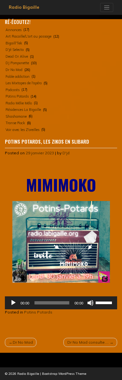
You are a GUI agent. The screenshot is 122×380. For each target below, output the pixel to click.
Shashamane (16, 116)
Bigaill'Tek (14, 43)
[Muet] (90, 303)
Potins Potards (17, 96)
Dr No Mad (14, 69)
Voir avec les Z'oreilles (22, 129)
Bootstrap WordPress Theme (64, 374)
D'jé (66, 152)
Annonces (13, 30)
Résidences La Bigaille (23, 109)
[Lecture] (13, 303)
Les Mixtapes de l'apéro (24, 83)
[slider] (105, 302)
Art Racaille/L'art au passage (28, 36)
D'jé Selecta (15, 49)
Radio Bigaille (24, 7)
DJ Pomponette (17, 63)
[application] (61, 302)
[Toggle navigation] (106, 7)
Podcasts (13, 90)
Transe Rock (15, 123)
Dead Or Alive (17, 56)
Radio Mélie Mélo (19, 103)
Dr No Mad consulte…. (88, 342)
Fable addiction (18, 76)
